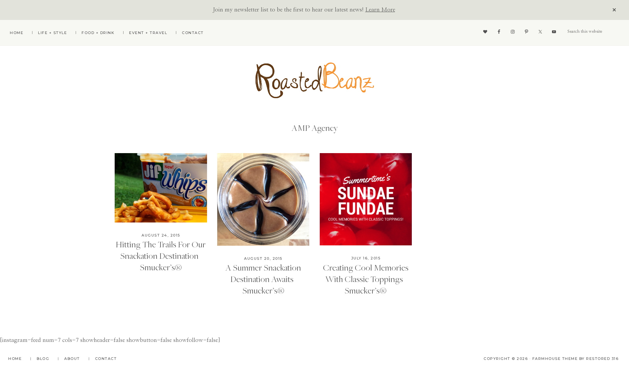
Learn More (380, 9)
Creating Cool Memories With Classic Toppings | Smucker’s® (366, 279)
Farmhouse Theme (555, 358)
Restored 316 (602, 358)
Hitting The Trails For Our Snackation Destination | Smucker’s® (161, 256)
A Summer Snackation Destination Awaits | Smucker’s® (263, 279)
